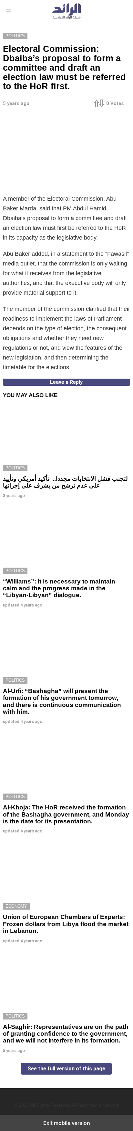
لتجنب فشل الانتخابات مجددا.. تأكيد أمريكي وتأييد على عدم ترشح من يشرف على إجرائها (65, 482)
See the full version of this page (66, 1069)
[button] (8, 11)
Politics (15, 467)
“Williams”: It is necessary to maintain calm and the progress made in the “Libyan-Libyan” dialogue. (59, 588)
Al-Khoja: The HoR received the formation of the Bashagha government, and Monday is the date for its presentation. (66, 814)
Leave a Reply (66, 382)
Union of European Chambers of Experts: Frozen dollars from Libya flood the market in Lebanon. (65, 923)
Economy (16, 906)
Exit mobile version (66, 1123)
